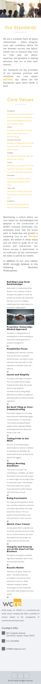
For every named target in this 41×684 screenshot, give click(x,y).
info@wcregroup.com (16, 648)
